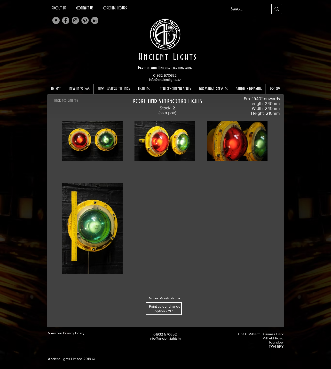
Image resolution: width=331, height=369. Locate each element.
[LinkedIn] (94, 20)
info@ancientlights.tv (165, 79)
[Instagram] (75, 20)
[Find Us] (56, 20)
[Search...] (276, 9)
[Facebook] (65, 20)
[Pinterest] (85, 20)
